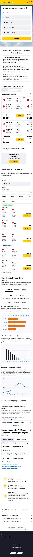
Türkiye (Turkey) (20, 527)
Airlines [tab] (26, 454)
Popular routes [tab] (6, 446)
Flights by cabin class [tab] (7, 439)
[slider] (31, 192)
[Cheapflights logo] (6, 2)
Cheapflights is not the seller (10, 515)
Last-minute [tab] (18, 90)
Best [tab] (11, 90)
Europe (13, 527)
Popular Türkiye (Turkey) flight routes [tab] (11, 454)
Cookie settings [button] (16, 544)
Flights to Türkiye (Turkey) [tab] (9, 443)
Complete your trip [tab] (23, 443)
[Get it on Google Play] (13, 552)
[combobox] (6, 12)
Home (9, 527)
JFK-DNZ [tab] (24, 289)
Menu (30, 1)
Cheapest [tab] (4, 90)
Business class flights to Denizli (10, 464)
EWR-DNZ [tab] (16, 289)
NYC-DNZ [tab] (9, 289)
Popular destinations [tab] (18, 446)
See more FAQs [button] (16, 425)
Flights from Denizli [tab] (21, 439)
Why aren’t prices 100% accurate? (11, 521)
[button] (26, 8)
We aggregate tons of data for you (11, 518)
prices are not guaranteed (7, 511)
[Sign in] (27, 3)
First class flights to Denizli (8, 461)
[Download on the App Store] (19, 552)
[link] (14, 161)
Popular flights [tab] (6, 450)
